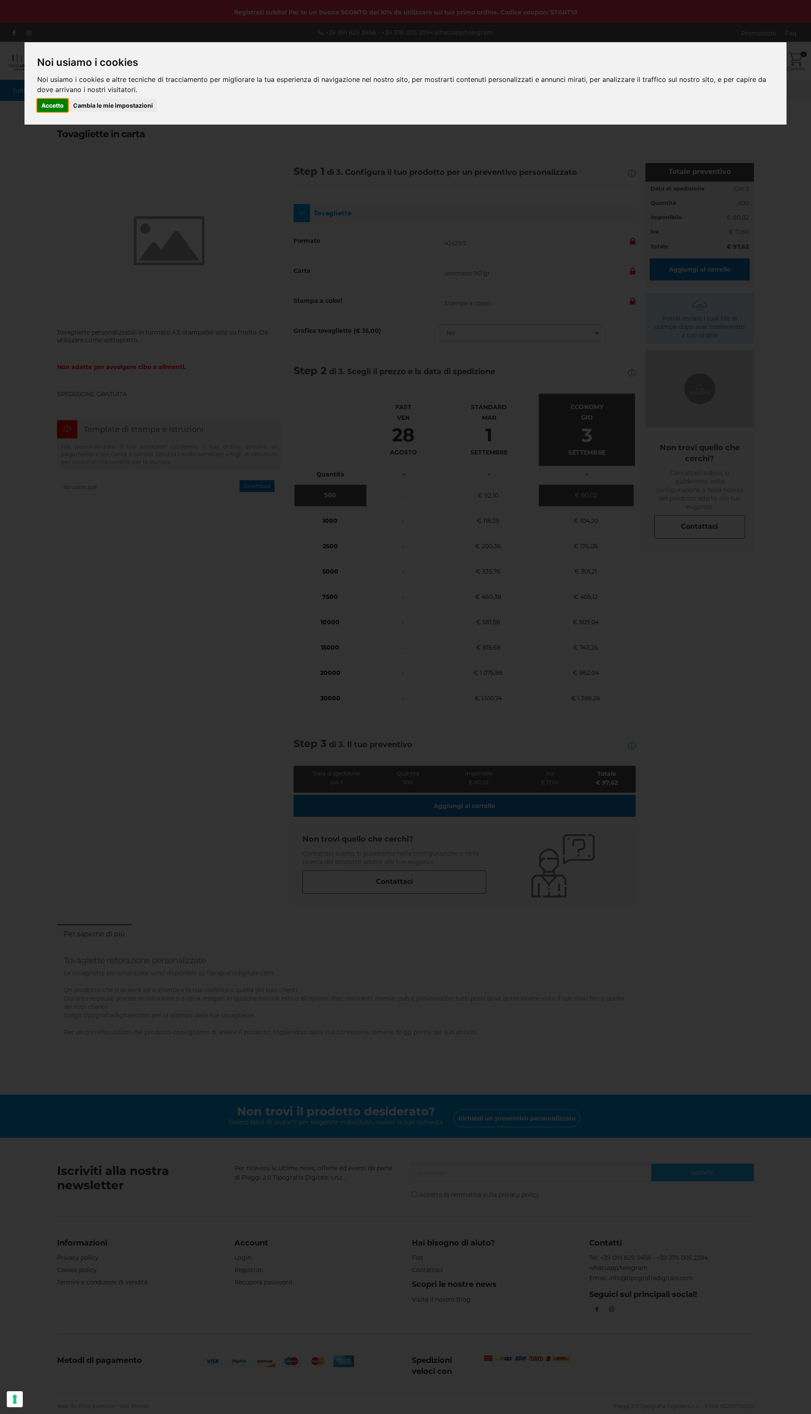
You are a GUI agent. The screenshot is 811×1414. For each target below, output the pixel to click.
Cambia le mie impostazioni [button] (113, 105)
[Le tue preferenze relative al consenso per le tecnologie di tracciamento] (15, 1399)
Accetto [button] (52, 105)
